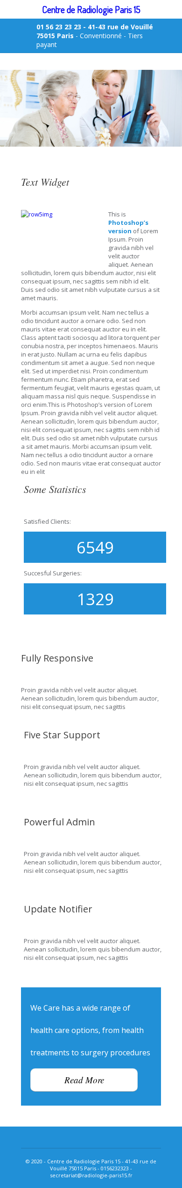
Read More (84, 1080)
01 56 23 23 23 (58, 26)
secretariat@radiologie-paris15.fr (91, 1175)
